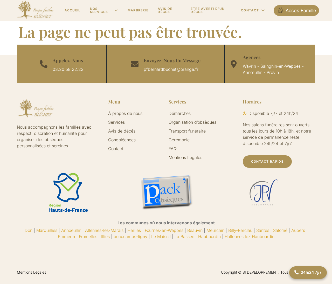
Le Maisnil (161, 236)
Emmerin (66, 236)
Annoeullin (71, 230)
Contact (250, 10)
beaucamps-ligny (130, 236)
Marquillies (46, 230)
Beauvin (195, 230)
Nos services (99, 10)
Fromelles (88, 236)
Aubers (298, 230)
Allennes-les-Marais (104, 230)
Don (28, 230)
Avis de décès (165, 10)
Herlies (134, 230)
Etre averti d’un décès (208, 10)
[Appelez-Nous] (43, 64)
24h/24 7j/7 (311, 272)
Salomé (280, 230)
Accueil (73, 10)
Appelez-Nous (68, 60)
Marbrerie (138, 10)
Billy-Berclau (240, 230)
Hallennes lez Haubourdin (249, 236)
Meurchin (215, 230)
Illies (105, 236)
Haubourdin (209, 236)
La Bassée (184, 236)
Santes (262, 230)
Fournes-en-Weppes (164, 230)
